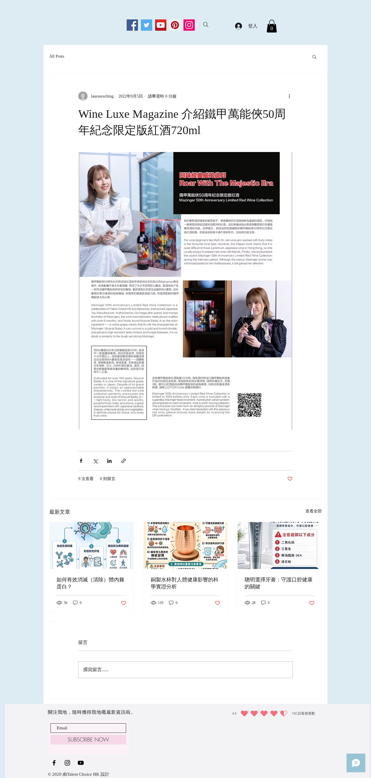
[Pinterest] (175, 25)
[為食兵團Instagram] (67, 762)
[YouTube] (160, 25)
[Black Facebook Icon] (54, 762)
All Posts (56, 56)
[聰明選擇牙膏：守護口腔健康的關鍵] (279, 545)
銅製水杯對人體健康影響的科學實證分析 (185, 583)
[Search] (206, 25)
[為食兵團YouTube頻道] (80, 762)
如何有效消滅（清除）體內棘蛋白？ (90, 583)
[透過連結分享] (123, 461)
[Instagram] (189, 25)
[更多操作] (289, 96)
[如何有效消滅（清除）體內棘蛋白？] (91, 545)
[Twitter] (146, 25)
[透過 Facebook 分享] (81, 461)
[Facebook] (132, 25)
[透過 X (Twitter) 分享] (95, 461)
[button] (271, 26)
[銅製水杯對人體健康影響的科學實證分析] (186, 545)
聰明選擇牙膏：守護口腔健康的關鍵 (278, 583)
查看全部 (313, 511)
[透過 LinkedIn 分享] (109, 461)
